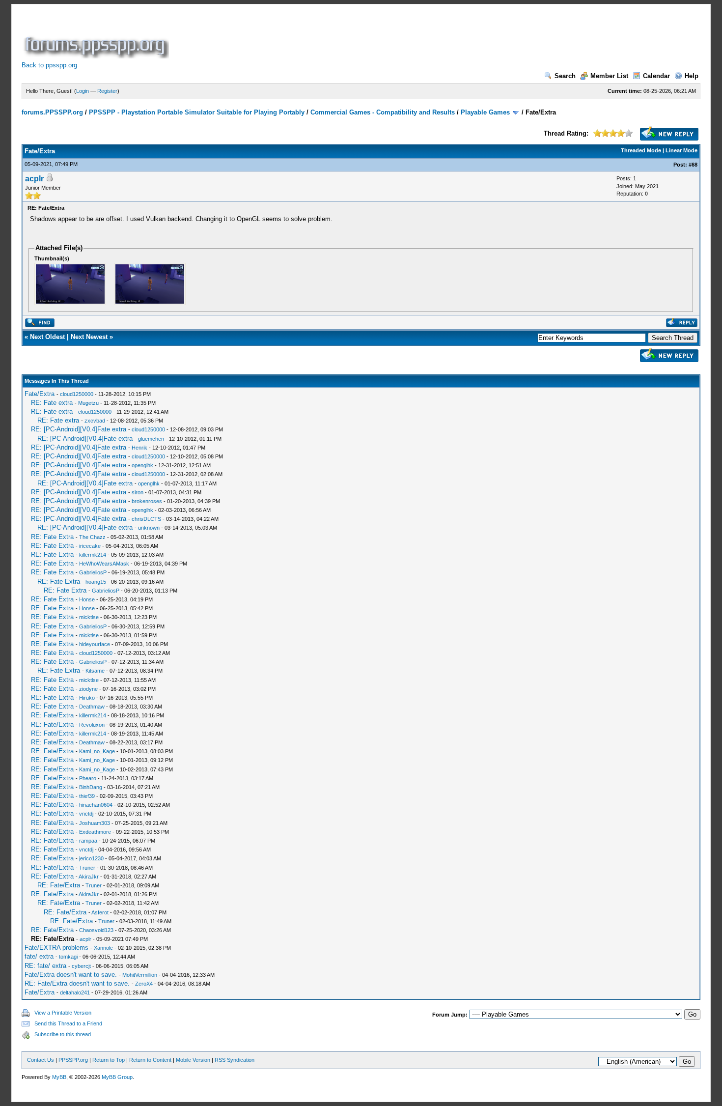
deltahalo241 (75, 992)
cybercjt (81, 966)
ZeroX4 (144, 984)
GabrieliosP (93, 572)
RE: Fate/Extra (52, 715)
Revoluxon (92, 725)
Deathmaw (92, 706)
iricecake (90, 546)
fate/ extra (39, 956)
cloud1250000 (76, 394)
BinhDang (90, 787)
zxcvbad (94, 421)
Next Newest (89, 336)
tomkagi (68, 957)
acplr (34, 178)
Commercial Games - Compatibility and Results (382, 112)
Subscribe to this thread (62, 1034)
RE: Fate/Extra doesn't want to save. (77, 983)
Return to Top (108, 1060)
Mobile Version (193, 1060)
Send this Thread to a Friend (68, 1023)
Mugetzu (88, 403)
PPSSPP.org (73, 1060)
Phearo (87, 778)
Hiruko (87, 698)
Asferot (100, 912)
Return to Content (150, 1060)
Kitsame (95, 671)
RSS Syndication (234, 1060)
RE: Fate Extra (52, 536)
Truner (87, 868)
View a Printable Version (62, 1013)
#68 (693, 165)
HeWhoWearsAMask (104, 564)
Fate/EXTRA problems (56, 947)
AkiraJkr (89, 876)
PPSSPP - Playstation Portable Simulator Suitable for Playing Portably (197, 112)
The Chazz (92, 537)
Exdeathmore (95, 832)
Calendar (656, 76)
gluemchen (151, 439)
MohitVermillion (139, 975)
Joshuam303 (94, 823)
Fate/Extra (40, 393)
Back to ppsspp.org (49, 65)
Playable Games (485, 112)
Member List (609, 76)
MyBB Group (117, 1077)
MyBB (59, 1077)
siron (137, 492)
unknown (149, 528)
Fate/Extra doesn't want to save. (71, 974)
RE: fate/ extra (45, 965)
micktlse (89, 617)
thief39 (87, 796)
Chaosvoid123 (96, 930)
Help (691, 76)
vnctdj (86, 814)
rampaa (88, 841)
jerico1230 (91, 858)
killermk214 (92, 555)
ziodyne (88, 689)
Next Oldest (47, 336)
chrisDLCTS (146, 519)
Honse (87, 599)
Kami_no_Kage (97, 751)
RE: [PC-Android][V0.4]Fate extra (78, 429)
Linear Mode (681, 150)
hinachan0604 (95, 805)
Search (565, 76)
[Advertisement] (349, 36)
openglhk (142, 465)
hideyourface (94, 644)
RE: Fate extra (52, 402)
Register (107, 91)
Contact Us (40, 1060)
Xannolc (103, 948)
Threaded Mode (641, 150)
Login (82, 91)
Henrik (139, 448)
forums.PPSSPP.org (52, 112)
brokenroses (147, 501)
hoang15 (95, 582)
